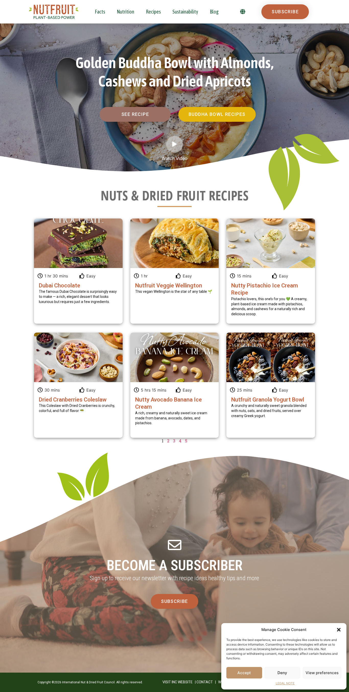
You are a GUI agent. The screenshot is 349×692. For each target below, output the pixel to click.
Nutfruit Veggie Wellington (168, 285)
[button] (338, 629)
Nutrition (125, 12)
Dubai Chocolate (59, 285)
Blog (214, 12)
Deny (282, 672)
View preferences (322, 672)
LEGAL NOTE (285, 683)
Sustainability (185, 12)
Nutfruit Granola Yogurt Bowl (267, 399)
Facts (100, 12)
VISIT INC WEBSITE (177, 682)
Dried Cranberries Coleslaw (73, 399)
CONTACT (204, 682)
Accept (244, 672)
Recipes (153, 12)
